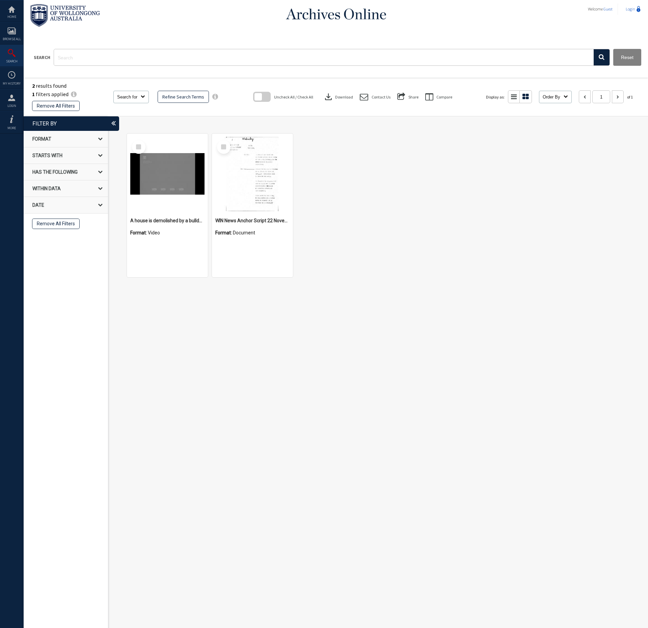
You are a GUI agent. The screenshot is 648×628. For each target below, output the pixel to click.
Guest (608, 8)
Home (11, 17)
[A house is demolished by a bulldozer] (167, 174)
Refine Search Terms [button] (183, 97)
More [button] (11, 128)
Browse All (12, 39)
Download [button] (338, 97)
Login (11, 106)
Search (12, 61)
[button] (602, 57)
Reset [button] (627, 57)
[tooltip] (215, 96)
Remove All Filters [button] (56, 106)
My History (12, 83)
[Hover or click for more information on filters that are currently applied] (74, 94)
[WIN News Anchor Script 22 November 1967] (252, 174)
